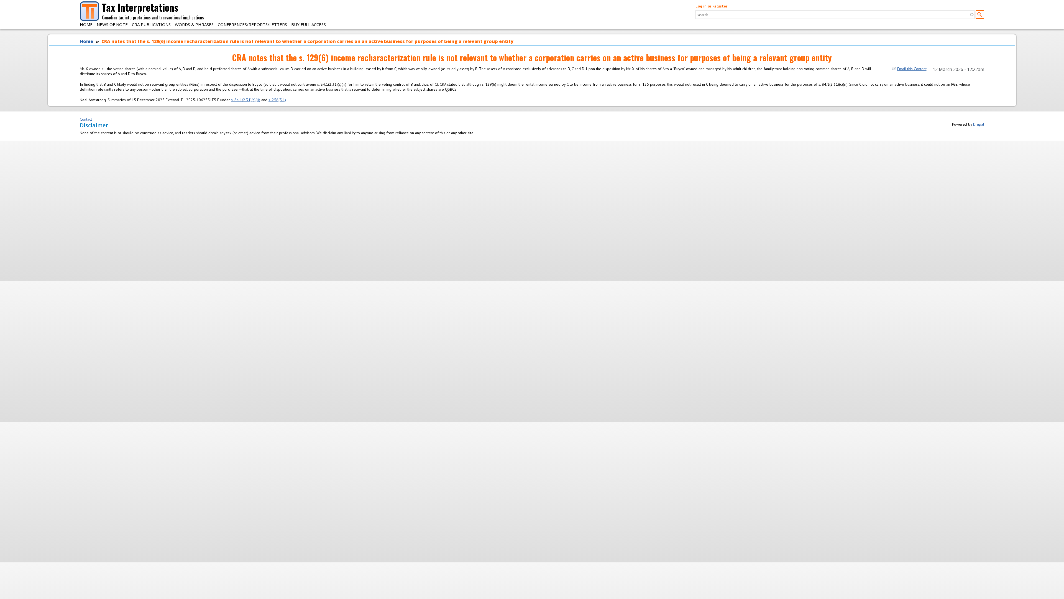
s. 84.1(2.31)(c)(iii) (245, 99)
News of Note (112, 24)
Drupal (978, 124)
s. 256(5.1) (277, 99)
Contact (86, 119)
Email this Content (912, 68)
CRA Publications (151, 24)
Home (86, 24)
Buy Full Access (308, 24)
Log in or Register (711, 6)
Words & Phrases (194, 24)
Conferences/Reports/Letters (252, 24)
